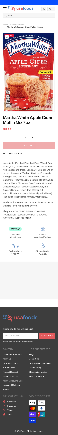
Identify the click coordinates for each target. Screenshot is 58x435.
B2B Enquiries (9, 367)
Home (5, 25)
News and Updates (11, 385)
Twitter (10, 410)
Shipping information (38, 372)
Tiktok (10, 414)
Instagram (11, 406)
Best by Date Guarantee (40, 363)
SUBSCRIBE (47, 336)
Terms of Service (36, 376)
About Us (7, 359)
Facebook (11, 401)
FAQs (31, 354)
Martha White (18, 25)
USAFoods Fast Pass (12, 354)
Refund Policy (35, 367)
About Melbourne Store (13, 381)
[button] (51, 9)
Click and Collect (10, 363)
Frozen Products (10, 376)
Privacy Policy (28, 341)
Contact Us (34, 359)
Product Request (10, 372)
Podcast (6, 389)
